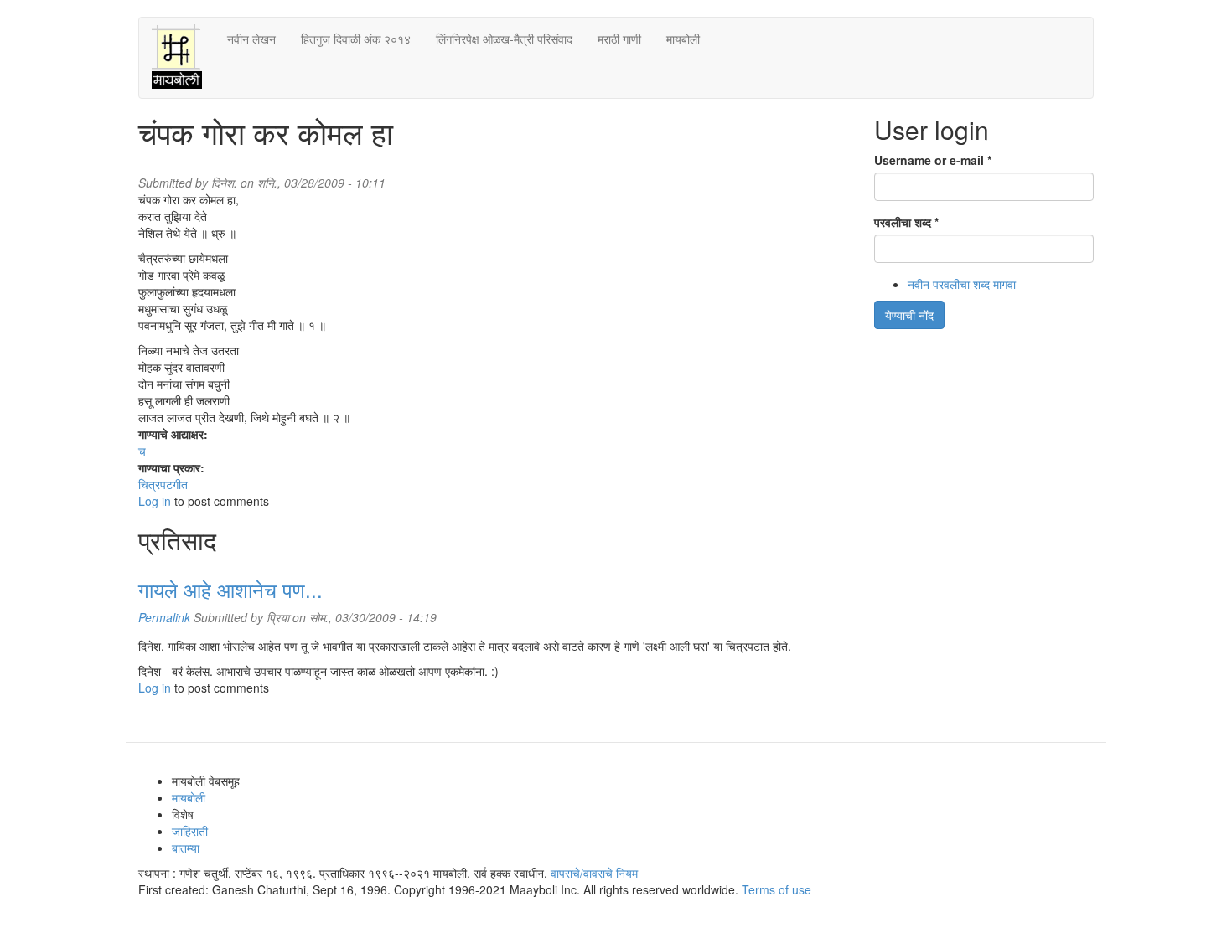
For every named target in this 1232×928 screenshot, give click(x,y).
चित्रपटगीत (163, 484)
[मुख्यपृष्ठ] (183, 57)
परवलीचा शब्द (906, 222)
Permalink (164, 617)
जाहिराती (190, 830)
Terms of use (776, 889)
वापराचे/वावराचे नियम (594, 872)
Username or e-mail (932, 160)
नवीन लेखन (251, 38)
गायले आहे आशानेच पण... (230, 589)
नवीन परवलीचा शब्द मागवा (962, 284)
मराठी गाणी (619, 38)
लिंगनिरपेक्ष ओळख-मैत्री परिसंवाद (504, 38)
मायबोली (683, 38)
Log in (154, 500)
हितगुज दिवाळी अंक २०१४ (356, 38)
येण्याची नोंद (909, 315)
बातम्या (185, 847)
